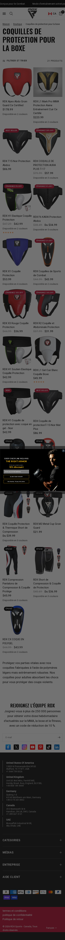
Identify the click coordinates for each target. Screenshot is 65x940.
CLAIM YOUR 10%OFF (16, 476)
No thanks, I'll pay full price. (16, 481)
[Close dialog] (63, 451)
